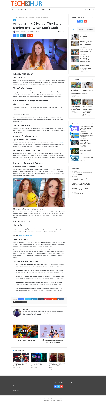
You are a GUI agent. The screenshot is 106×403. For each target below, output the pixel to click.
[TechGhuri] (27, 3)
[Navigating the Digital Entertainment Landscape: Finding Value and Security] (75, 59)
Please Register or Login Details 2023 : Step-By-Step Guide (86, 128)
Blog (19, 17)
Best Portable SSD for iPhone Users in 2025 (87, 90)
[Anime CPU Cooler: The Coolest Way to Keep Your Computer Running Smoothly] (39, 357)
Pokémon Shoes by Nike (25, 235)
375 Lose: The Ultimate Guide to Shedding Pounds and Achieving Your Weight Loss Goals (57, 365)
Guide (49, 9)
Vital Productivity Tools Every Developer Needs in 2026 (86, 51)
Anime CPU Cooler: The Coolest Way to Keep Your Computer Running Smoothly (39, 364)
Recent (72, 29)
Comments (90, 29)
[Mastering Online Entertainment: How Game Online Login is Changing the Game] (75, 67)
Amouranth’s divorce (58, 142)
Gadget (36, 9)
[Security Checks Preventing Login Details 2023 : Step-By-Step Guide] (75, 142)
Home (14, 9)
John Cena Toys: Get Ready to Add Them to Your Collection (20, 364)
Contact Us (15, 388)
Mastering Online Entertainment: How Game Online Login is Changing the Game (76, 92)
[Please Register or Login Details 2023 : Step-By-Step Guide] (75, 128)
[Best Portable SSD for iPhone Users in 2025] (75, 37)
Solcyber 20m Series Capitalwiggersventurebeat (86, 157)
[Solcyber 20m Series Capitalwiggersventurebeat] (75, 158)
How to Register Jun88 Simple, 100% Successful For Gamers (86, 135)
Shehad (17, 31)
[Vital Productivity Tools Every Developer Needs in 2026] (75, 52)
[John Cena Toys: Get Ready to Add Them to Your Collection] (21, 357)
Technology (20, 9)
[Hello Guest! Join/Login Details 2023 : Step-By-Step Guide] (75, 151)
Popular (81, 29)
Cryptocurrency (29, 9)
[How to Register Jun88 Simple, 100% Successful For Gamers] (75, 135)
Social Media (43, 9)
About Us (15, 385)
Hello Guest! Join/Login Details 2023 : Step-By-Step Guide (86, 150)
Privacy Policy (16, 390)
